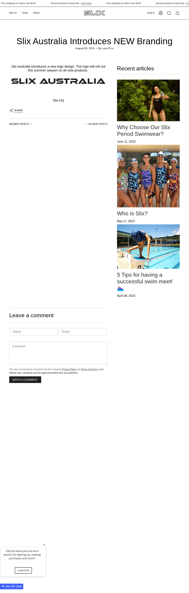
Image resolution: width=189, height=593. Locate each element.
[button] (24, 13)
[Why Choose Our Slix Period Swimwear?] (148, 100)
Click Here (80, 3)
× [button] (44, 544)
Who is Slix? (132, 213)
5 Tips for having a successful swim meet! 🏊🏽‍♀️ (145, 281)
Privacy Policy (69, 369)
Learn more (23, 570)
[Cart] (177, 13)
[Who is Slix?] (148, 176)
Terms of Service (89, 369)
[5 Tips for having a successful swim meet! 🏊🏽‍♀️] (148, 246)
